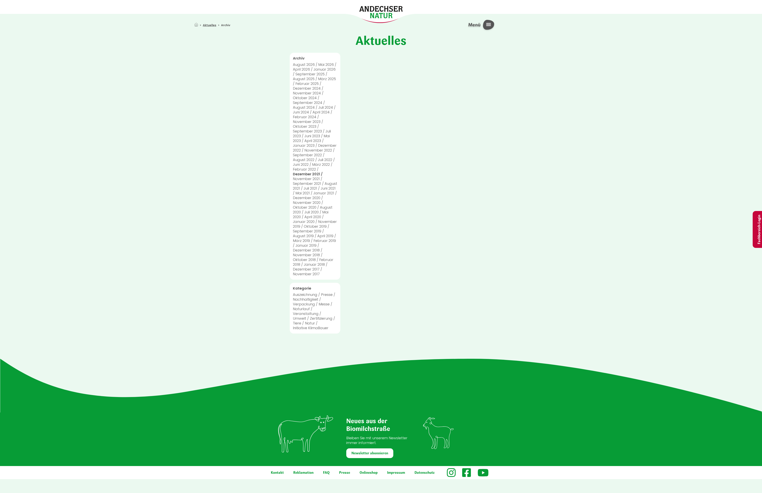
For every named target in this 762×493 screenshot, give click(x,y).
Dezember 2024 (307, 88)
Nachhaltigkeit (305, 299)
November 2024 (307, 93)
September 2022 (307, 155)
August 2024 (304, 107)
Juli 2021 (310, 188)
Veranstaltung (305, 313)
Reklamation (303, 472)
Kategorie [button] (302, 288)
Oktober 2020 (304, 207)
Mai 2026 (326, 64)
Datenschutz (425, 472)
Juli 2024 (325, 107)
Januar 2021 (323, 193)
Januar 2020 (304, 221)
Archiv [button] (299, 58)
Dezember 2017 (306, 269)
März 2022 (321, 164)
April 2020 (312, 216)
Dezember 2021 (306, 174)
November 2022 (318, 150)
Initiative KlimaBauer (310, 327)
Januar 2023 (304, 145)
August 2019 (303, 235)
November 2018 (306, 254)
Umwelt (299, 318)
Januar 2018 (314, 264)
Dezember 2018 (306, 250)
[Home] (381, 11)
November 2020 (306, 202)
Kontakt (277, 472)
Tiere (297, 323)
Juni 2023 (312, 135)
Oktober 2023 (304, 126)
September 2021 (307, 183)
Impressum (396, 472)
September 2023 (307, 131)
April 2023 (312, 140)
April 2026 (301, 69)
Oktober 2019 (315, 226)
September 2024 (307, 102)
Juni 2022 (301, 164)
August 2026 (304, 64)
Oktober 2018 (304, 259)
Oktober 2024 (305, 97)
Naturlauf (301, 308)
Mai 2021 (302, 193)
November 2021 (306, 178)
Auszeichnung (305, 294)
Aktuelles (209, 25)
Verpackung (304, 304)
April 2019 (325, 235)
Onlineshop (369, 472)
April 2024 (321, 112)
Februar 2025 (307, 83)
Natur (310, 323)
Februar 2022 (304, 169)
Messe (324, 304)
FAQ (326, 472)
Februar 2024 (304, 116)
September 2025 (310, 74)
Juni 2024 (301, 112)
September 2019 (307, 231)
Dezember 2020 (306, 197)
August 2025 (304, 78)
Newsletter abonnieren (369, 453)
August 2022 (303, 159)
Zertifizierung (321, 318)
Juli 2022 (325, 159)
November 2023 (306, 121)
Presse (327, 294)
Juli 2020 (311, 212)
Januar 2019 (306, 245)
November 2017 (306, 273)
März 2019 (301, 240)
